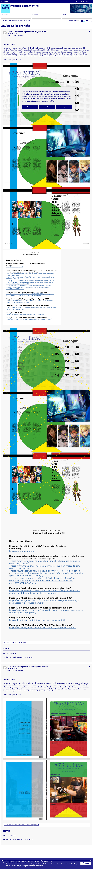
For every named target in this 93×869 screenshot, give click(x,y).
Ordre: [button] (73, 21)
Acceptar (30, 107)
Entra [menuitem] (77, 1)
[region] (47, 99)
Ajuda (64, 14)
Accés (87, 863)
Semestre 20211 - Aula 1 (8, 21)
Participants (5, 14)
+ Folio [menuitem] (6, 1)
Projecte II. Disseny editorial (24, 5)
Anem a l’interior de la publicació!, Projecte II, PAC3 (27, 31)
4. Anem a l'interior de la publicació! (15, 643)
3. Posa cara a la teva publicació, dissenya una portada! (21, 825)
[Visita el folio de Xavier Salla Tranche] (5, 33)
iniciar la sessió (11, 657)
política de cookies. (48, 101)
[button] (82, 21)
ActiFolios (35, 14)
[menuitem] (1, 1)
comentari (20, 35)
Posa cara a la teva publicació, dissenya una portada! (27, 666)
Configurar (64, 107)
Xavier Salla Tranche (12, 34)
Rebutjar (47, 107)
